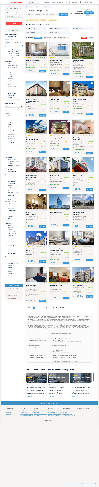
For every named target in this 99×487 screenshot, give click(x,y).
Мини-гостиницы (34, 20)
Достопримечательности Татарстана (12, 289)
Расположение (61, 37)
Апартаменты (37, 412)
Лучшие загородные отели (69, 415)
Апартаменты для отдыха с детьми (43, 414)
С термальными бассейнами (56, 412)
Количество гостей (10, 16)
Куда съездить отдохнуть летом (70, 410)
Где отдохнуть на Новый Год (27, 414)
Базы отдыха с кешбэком (27, 415)
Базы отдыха (43, 20)
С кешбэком (23, 410)
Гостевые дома (52, 20)
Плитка (85, 37)
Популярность (38, 37)
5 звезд (8, 410)
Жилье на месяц (24, 412)
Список (91, 37)
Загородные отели (39, 410)
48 (53, 307)
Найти (14, 23)
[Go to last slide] (25, 383)
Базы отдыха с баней (53, 415)
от (31, 71)
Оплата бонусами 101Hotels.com (11, 141)
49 (56, 307)
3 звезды (8, 414)
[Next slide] (93, 383)
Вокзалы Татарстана (11, 292)
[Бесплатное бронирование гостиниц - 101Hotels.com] (16, 2)
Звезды (55, 37)
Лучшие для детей (67, 414)
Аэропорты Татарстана (12, 295)
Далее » (62, 307)
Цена (68, 37)
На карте (79, 410)
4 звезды (8, 412)
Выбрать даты (63, 14)
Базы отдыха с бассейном (55, 414)
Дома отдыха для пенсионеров (56, 410)
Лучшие (64, 412)
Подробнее (42, 71)
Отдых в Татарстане (11, 298)
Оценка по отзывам (47, 37)
